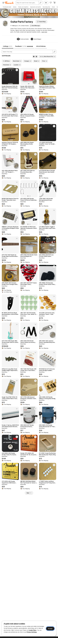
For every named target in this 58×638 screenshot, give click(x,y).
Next (28, 493)
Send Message (36, 25)
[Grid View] (34, 56)
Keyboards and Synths (35, 7)
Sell (46, 2)
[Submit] (54, 52)
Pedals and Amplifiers (23, 7)
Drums (53, 7)
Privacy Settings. (32, 632)
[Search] (40, 3)
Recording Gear (46, 7)
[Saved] (51, 3)
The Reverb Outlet (7, 7)
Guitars (14, 7)
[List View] (36, 56)
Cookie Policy (32, 630)
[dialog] (29, 628)
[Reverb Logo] (9, 2)
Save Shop (42, 21)
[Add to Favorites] (17, 70)
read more (44, 32)
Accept (50, 628)
